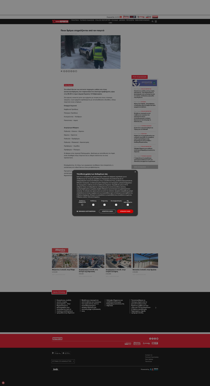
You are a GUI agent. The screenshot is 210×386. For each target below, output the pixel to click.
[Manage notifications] (3, 382)
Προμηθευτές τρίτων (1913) (120, 185)
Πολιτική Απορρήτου (94, 197)
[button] (86, 211)
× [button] (135, 172)
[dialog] (105, 193)
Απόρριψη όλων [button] (107, 211)
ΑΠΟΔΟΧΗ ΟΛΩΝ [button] (125, 211)
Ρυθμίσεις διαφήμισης (83, 195)
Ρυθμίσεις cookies (82, 197)
